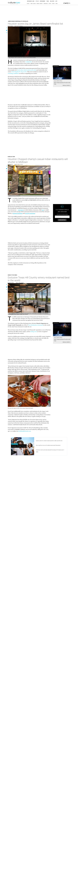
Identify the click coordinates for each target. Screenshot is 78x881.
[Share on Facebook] (6, 28)
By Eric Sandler (10, 164)
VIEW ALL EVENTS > (66, 85)
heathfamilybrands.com (24, 431)
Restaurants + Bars (30, 1)
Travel (47, 1)
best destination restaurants (35, 325)
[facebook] (64, 3)
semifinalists (28, 61)
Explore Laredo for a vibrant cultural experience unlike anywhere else (49, 440)
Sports (50, 3)
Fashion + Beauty (40, 3)
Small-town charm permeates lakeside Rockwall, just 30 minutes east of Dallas (50, 450)
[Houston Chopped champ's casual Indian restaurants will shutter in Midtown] (29, 181)
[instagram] (67, 3)
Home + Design (33, 3)
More (56, 3)
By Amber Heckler (11, 282)
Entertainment (42, 1)
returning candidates (13, 73)
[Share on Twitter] (6, 30)
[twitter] (66, 3)
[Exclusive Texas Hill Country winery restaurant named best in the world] (29, 299)
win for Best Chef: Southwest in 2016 (26, 70)
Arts (56, 1)
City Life (37, 1)
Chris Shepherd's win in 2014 (19, 71)
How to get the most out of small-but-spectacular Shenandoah (48, 445)
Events (53, 3)
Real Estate (52, 1)
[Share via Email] (6, 33)
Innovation (46, 3)
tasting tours (33, 331)
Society (28, 3)
